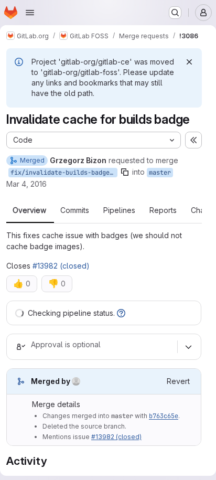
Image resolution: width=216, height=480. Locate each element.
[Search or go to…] (175, 12)
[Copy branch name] (124, 172)
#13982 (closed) (61, 265)
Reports (163, 210)
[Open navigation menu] (29, 12)
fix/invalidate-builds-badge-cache (63, 172)
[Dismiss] (189, 62)
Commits (74, 210)
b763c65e (163, 416)
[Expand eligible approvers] (188, 346)
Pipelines (119, 210)
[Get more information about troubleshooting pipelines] (121, 312)
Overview (29, 210)
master (160, 172)
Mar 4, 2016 (26, 183)
